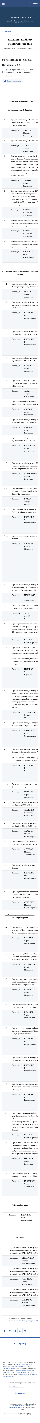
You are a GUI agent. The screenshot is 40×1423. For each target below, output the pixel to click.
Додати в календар (14, 81)
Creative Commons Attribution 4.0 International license (21, 1406)
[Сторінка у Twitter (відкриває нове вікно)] (20, 1398)
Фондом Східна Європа (22, 1364)
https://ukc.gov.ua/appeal (16, 1387)
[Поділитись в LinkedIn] (14, 1330)
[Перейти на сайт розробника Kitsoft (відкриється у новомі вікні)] (10, 1414)
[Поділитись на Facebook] (4, 1330)
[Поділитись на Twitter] (9, 1330)
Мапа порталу (18, 1343)
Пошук (35, 4)
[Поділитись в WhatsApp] (20, 1330)
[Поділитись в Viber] (25, 1330)
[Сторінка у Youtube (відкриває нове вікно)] (23, 1398)
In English (21, 1393)
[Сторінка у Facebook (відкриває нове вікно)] (16, 1398)
